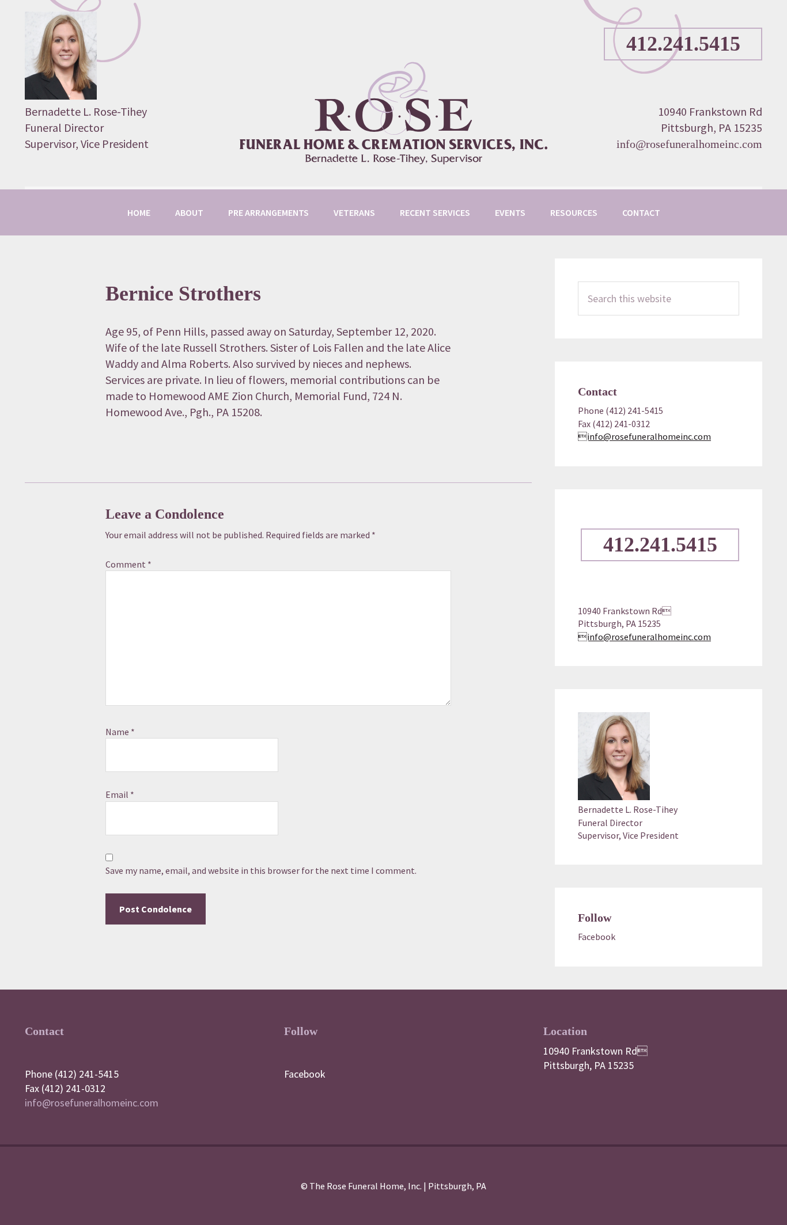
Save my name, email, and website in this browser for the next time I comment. (261, 870)
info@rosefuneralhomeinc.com (689, 144)
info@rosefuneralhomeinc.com (644, 436)
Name (120, 731)
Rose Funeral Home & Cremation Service (393, 113)
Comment (128, 564)
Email (119, 794)
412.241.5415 (683, 43)
